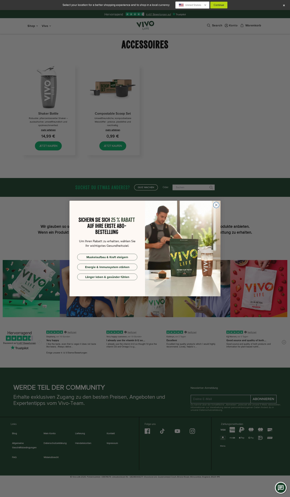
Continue (219, 5)
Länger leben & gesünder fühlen (107, 277)
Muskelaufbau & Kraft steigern (107, 257)
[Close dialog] (216, 205)
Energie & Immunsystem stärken (107, 267)
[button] (192, 5)
